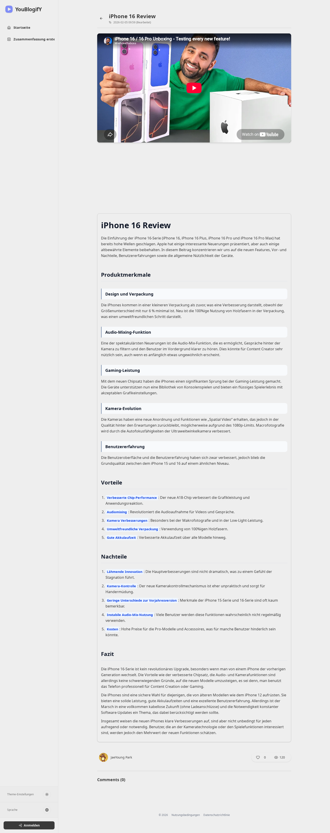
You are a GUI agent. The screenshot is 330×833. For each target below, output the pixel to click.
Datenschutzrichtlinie (216, 815)
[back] (101, 18)
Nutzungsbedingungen (186, 815)
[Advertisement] (194, 179)
